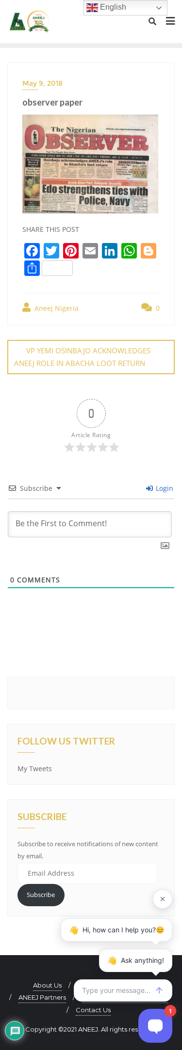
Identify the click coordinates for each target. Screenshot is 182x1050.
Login (163, 488)
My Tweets (34, 768)
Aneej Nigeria (56, 308)
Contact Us (93, 1010)
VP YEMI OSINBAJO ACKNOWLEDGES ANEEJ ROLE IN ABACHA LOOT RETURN (82, 356)
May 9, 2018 (42, 83)
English (112, 7)
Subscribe (41, 894)
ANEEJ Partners (42, 997)
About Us (47, 985)
